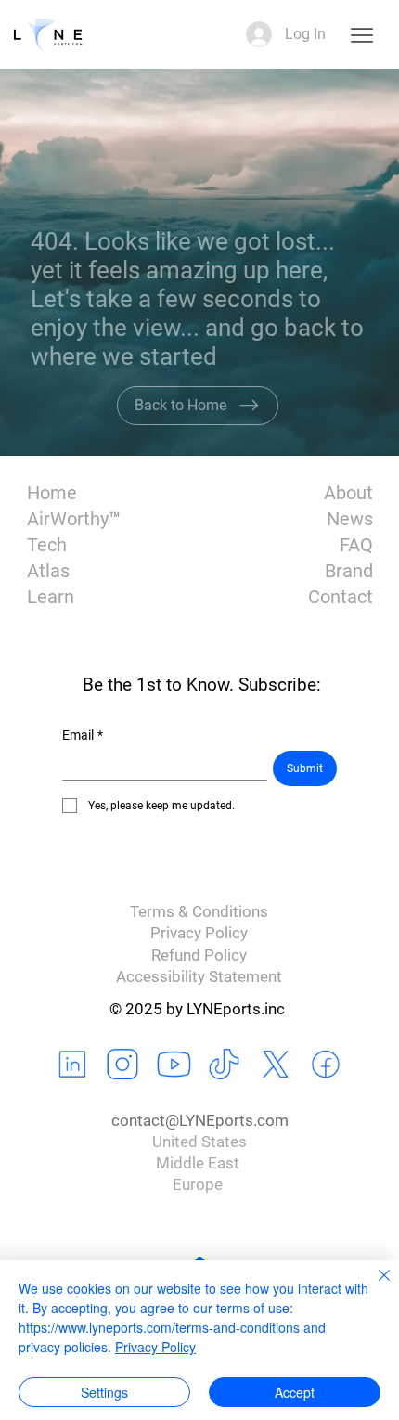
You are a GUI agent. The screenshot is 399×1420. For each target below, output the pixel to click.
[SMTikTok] (224, 1064)
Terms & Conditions (199, 912)
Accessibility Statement (199, 977)
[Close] (373, 1286)
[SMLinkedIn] (73, 1064)
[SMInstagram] (123, 1064)
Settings (104, 1392)
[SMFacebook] (326, 1064)
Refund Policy (199, 955)
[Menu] (361, 34)
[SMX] (275, 1064)
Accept (295, 1392)
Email (82, 735)
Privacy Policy (199, 933)
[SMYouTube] (174, 1064)
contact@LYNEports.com (200, 1121)
